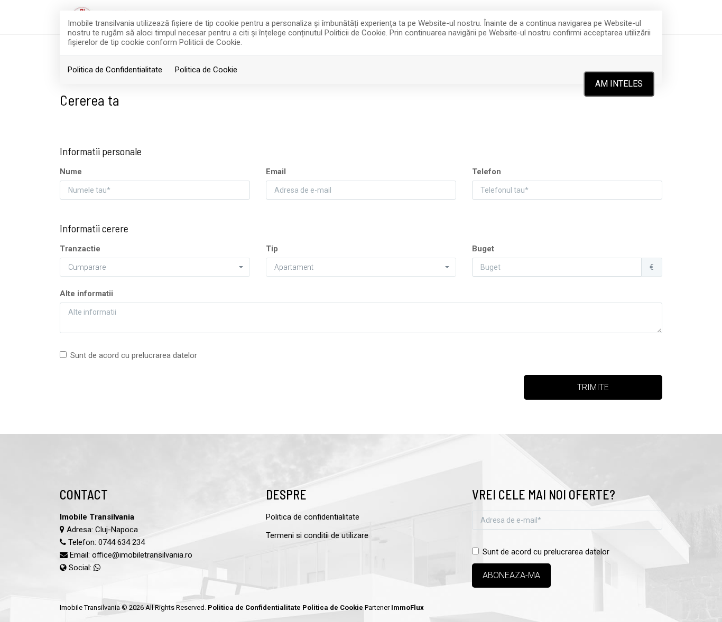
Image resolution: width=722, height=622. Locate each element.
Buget (483, 248)
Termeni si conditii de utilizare (317, 535)
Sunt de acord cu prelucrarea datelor (133, 355)
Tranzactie (80, 248)
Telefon (486, 171)
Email (276, 171)
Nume (71, 171)
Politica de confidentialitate (312, 517)
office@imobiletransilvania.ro (142, 555)
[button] (155, 267)
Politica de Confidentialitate (115, 69)
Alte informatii (86, 293)
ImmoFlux (407, 607)
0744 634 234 (121, 542)
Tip (272, 248)
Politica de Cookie (206, 69)
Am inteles (619, 84)
